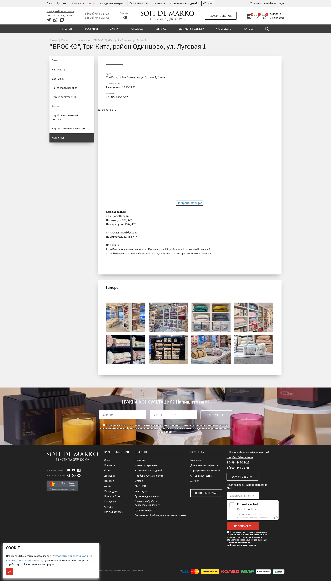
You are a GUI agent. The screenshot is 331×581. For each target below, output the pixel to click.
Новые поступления (64, 97)
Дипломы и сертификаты (204, 465)
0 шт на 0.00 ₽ (277, 17)
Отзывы (108, 506)
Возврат (109, 480)
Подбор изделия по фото (149, 475)
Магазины (58, 137)
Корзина (275, 13)
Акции (91, 3)
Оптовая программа (201, 475)
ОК (9, 572)
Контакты (160, 3)
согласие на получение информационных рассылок (241, 543)
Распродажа (111, 491)
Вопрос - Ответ (113, 496)
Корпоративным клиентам (68, 128)
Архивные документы (147, 496)
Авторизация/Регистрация (269, 3)
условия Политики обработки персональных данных (134, 428)
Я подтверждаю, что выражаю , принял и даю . (165, 428)
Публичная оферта (145, 510)
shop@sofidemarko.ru (60, 11)
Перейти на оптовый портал (65, 117)
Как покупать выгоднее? (183, 3)
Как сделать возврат (111, 3)
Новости (140, 460)
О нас (50, 3)
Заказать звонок (221, 15)
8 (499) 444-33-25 (96, 14)
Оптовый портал (138, 3)
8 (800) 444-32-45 (96, 18)
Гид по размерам (113, 511)
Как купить (78, 3)
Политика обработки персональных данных (147, 503)
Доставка (62, 3)
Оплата (108, 470)
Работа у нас (142, 491)
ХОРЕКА (194, 480)
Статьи (139, 480)
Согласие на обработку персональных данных (160, 515)
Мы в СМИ (140, 486)
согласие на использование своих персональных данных (181, 425)
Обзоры (207, 3)
